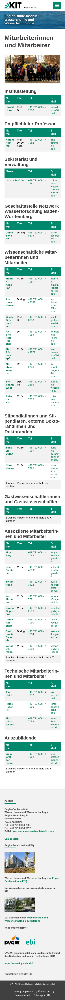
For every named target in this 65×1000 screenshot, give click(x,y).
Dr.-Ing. (21, 232)
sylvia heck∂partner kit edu (55, 586)
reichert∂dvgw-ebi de (55, 622)
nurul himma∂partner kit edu (54, 471)
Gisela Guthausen (10, 321)
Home (15, 991)
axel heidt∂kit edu (55, 695)
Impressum (28, 991)
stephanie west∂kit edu (55, 386)
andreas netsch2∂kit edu (54, 305)
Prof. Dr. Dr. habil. (20, 142)
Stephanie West (10, 384)
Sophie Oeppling (10, 611)
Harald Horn (10, 109)
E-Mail (53, 100)
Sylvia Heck (9, 583)
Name (8, 100)
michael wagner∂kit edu (55, 369)
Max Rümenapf (9, 354)
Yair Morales (9, 599)
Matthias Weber (10, 721)
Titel (19, 98)
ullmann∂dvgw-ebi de (55, 648)
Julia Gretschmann (9, 758)
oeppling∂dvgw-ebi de (55, 611)
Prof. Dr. (19, 109)
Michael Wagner (9, 368)
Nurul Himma (10, 467)
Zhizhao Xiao (9, 399)
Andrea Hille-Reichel (9, 337)
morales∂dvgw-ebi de (55, 599)
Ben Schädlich (10, 570)
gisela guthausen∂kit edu (54, 321)
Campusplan (12, 839)
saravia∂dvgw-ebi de (55, 634)
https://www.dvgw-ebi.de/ (19, 963)
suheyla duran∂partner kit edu (55, 453)
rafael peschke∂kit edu (55, 708)
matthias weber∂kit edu (55, 723)
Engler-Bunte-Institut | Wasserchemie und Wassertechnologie (31, 7)
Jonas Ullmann (9, 648)
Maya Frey (9, 554)
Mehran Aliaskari (9, 283)
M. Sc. (20, 278)
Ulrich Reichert (9, 622)
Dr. (18, 331)
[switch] (43, 5)
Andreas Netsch (10, 302)
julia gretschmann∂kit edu (55, 758)
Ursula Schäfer (15, 180)
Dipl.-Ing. (20, 383)
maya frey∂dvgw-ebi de (55, 557)
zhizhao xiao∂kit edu (55, 401)
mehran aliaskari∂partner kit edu (55, 286)
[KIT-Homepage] (13, 4)
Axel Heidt (9, 694)
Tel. (30, 98)
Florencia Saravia (9, 636)
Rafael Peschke (10, 706)
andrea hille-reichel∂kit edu (55, 337)
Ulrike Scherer (9, 235)
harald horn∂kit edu (55, 110)
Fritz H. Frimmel (10, 142)
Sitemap (38, 995)
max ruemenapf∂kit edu (55, 354)
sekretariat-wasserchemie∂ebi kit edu (55, 188)
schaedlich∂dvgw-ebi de (55, 571)
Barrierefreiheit (22, 995)
